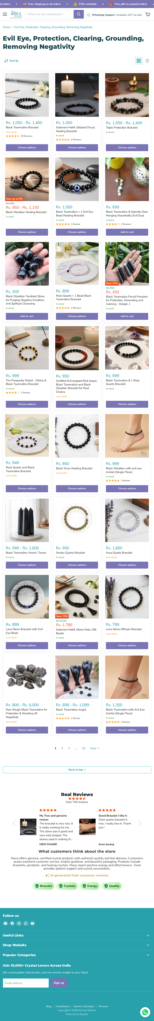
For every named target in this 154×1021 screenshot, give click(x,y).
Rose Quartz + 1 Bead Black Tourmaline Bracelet (73, 297)
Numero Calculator (84, 1006)
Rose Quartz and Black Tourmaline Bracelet (20, 469)
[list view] (147, 61)
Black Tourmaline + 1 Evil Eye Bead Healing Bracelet (74, 213)
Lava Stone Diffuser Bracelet (124, 629)
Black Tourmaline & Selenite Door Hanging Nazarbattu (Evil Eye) (127, 213)
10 (83, 748)
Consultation (62, 1006)
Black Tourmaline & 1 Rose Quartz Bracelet (123, 382)
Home (6, 27)
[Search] (79, 14)
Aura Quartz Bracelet (119, 553)
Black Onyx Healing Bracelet (74, 468)
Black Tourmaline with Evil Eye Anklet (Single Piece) (125, 711)
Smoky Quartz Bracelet (70, 553)
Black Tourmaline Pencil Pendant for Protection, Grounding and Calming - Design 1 (127, 300)
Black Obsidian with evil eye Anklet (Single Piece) (124, 470)
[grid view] (139, 61)
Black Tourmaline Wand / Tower (26, 553)
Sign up (59, 983)
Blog (48, 1006)
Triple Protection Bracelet (121, 127)
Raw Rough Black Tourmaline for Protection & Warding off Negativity (26, 713)
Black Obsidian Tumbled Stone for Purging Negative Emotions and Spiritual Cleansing (25, 299)
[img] (77, 798)
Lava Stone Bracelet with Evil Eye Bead (24, 631)
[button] (15, 823)
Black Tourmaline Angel (71, 709)
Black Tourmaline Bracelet (22, 127)
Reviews (103, 1006)
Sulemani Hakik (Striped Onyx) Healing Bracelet (75, 129)
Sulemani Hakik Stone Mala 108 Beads (76, 631)
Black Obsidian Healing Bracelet (26, 212)
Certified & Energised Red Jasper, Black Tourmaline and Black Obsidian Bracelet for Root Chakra (76, 386)
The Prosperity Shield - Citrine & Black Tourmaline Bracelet (26, 382)
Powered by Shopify (77, 1014)
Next (93, 748)
